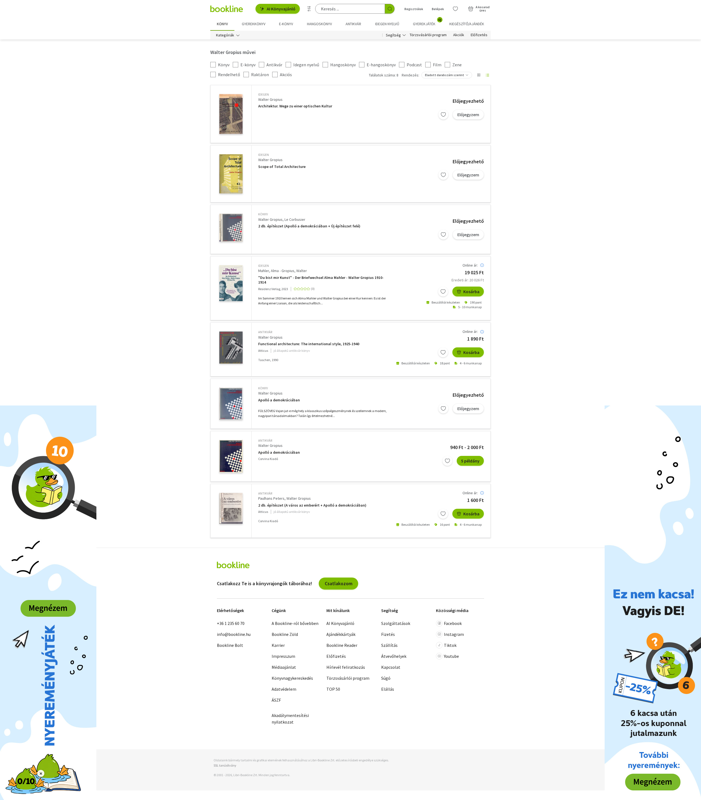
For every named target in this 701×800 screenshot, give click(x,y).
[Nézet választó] (478, 75)
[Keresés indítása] (390, 9)
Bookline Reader (341, 645)
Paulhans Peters (271, 498)
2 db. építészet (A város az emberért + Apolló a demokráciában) (312, 505)
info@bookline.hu (234, 634)
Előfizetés (479, 35)
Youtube (451, 656)
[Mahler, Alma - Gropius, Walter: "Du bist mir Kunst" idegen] (231, 283)
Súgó (385, 678)
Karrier (278, 645)
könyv (263, 214)
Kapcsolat (390, 667)
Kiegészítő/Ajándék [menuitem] (466, 23)
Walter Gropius (270, 99)
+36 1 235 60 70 (231, 623)
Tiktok (450, 645)
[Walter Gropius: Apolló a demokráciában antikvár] (231, 456)
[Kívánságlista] (455, 9)
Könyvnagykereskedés (292, 678)
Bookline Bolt (230, 645)
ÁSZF (276, 700)
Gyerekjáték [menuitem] (427, 22)
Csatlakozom (338, 583)
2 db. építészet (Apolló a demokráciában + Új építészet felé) (309, 226)
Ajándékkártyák (340, 634)
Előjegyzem (468, 114)
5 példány (470, 461)
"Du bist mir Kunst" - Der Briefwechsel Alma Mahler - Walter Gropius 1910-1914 (321, 280)
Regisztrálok (413, 9)
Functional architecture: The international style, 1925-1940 (308, 344)
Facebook (453, 623)
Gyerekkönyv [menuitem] (253, 23)
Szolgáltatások (395, 623)
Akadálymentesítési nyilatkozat (290, 719)
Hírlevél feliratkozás (345, 667)
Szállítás (389, 645)
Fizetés (388, 634)
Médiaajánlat (284, 667)
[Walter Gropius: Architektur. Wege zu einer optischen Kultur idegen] (231, 114)
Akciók (458, 35)
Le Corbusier (295, 219)
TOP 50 (333, 689)
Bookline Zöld (285, 634)
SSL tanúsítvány (225, 765)
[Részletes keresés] (309, 9)
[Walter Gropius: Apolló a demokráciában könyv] (231, 404)
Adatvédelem (284, 689)
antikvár (265, 332)
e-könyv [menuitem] (286, 23)
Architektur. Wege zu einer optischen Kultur (295, 106)
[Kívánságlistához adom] (443, 114)
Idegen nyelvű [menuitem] (387, 23)
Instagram (454, 634)
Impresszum (283, 656)
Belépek (438, 9)
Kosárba (471, 291)
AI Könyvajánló (281, 9)
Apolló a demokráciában (279, 400)
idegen (263, 94)
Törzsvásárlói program (428, 35)
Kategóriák (225, 35)
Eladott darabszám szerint (444, 75)
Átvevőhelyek (393, 656)
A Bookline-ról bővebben (295, 623)
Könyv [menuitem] (222, 23)
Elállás (387, 689)
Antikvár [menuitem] (353, 23)
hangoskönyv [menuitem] (319, 23)
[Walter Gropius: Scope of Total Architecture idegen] (231, 173)
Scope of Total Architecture (282, 166)
